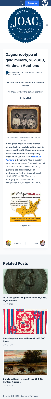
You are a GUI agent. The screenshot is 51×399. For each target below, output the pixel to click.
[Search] (21, 3)
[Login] (45, 3)
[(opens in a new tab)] (25, 206)
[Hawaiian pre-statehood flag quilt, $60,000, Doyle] (25, 321)
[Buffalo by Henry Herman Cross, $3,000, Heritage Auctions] (25, 362)
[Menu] (47, 25)
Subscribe (32, 3)
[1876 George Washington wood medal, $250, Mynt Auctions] (25, 281)
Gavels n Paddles (13, 75)
